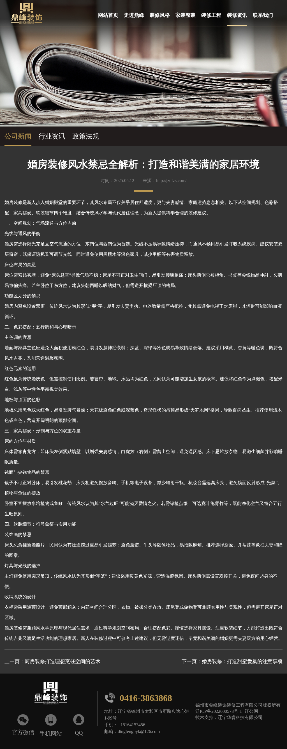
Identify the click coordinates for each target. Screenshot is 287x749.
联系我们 (263, 14)
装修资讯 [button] (237, 14)
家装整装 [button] (185, 14)
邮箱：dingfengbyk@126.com (132, 731)
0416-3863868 (138, 697)
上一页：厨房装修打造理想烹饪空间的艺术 (52, 661)
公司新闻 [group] (17, 136)
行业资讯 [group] (51, 136)
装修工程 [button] (211, 14)
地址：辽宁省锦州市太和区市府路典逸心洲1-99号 (146, 714)
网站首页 (108, 14)
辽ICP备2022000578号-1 (218, 711)
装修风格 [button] (160, 14)
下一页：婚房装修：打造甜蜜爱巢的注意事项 (232, 661)
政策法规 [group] (85, 136)
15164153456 (133, 724)
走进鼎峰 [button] (134, 14)
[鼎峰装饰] (24, 13)
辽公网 (251, 711)
